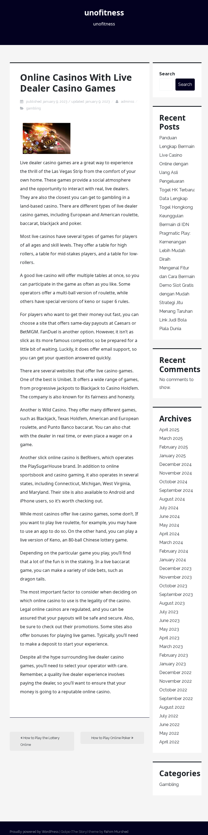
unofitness (104, 12)
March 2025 (171, 438)
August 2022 (172, 707)
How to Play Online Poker (111, 738)
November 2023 (175, 577)
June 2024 (169, 516)
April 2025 (169, 429)
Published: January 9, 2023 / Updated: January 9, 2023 (68, 101)
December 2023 (175, 568)
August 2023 (172, 603)
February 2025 (173, 447)
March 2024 (171, 542)
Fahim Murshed (116, 832)
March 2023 (171, 646)
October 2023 (173, 585)
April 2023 (169, 637)
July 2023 (168, 611)
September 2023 (176, 594)
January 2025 (172, 455)
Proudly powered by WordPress (34, 832)
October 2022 (173, 689)
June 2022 (169, 724)
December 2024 (175, 464)
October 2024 (173, 481)
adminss (127, 101)
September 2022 (176, 698)
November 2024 (175, 473)
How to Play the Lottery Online (40, 741)
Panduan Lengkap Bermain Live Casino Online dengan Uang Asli (176, 155)
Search (167, 73)
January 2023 (172, 663)
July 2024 (168, 507)
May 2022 (169, 733)
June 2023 (169, 620)
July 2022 (168, 715)
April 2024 (169, 533)
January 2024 (172, 559)
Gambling (33, 108)
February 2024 (173, 551)
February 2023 (173, 655)
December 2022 (175, 672)
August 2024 (172, 499)
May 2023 (169, 629)
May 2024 (169, 525)
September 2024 (176, 490)
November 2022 (175, 681)
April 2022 (169, 741)
